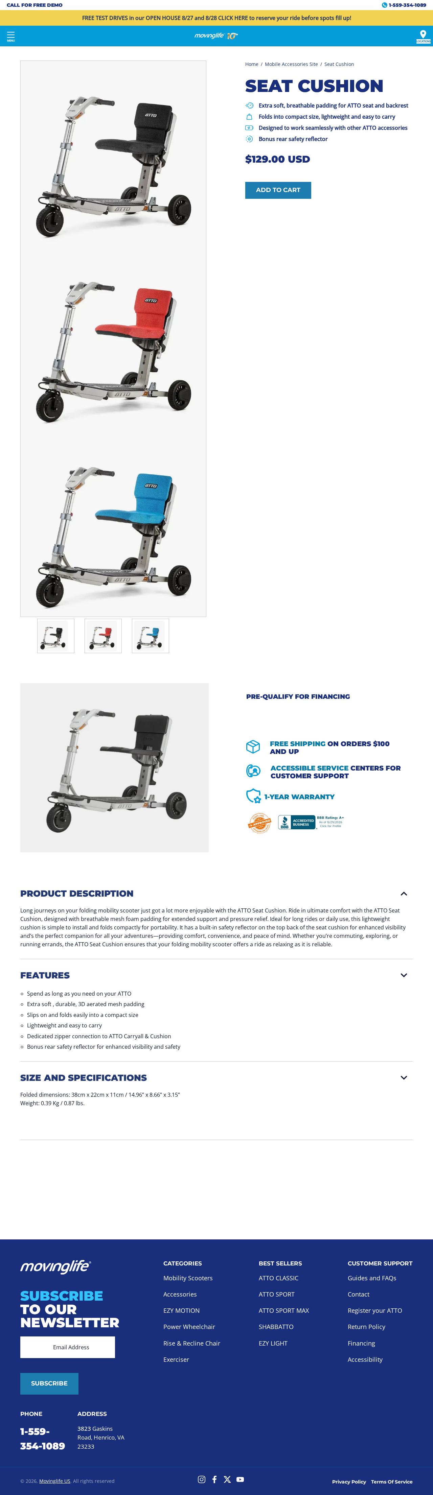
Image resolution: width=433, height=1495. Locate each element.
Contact (358, 1294)
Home (251, 64)
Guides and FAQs (372, 1278)
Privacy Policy (349, 1482)
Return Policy (366, 1327)
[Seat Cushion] (53, 636)
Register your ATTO (375, 1311)
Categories (182, 1263)
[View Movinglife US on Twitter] (227, 1479)
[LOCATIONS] (423, 34)
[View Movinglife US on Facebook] (214, 1479)
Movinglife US (54, 1481)
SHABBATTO (276, 1327)
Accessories (180, 1294)
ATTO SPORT (277, 1294)
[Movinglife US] (216, 36)
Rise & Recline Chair (191, 1343)
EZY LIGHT (273, 1343)
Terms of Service (392, 1482)
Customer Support (380, 1263)
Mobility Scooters (188, 1278)
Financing (361, 1343)
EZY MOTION (181, 1311)
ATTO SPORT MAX (284, 1311)
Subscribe (49, 1383)
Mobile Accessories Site (291, 64)
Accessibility (365, 1359)
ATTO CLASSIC (278, 1278)
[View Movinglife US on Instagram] (201, 1479)
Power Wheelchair (189, 1327)
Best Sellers (280, 1263)
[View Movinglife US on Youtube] (240, 1479)
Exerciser (176, 1359)
